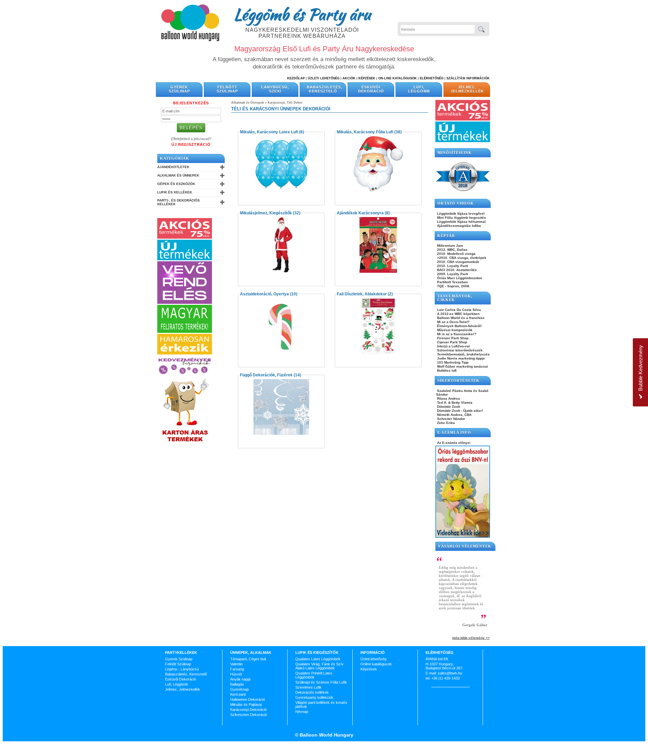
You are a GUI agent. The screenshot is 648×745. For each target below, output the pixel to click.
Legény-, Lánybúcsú (182, 669)
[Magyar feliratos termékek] (184, 331)
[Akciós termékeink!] (184, 237)
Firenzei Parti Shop (452, 338)
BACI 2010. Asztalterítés (456, 270)
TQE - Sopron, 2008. (453, 286)
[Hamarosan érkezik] (184, 353)
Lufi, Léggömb (419, 89)
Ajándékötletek (173, 167)
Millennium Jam (449, 245)
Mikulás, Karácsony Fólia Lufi (365, 132)
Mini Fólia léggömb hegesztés (461, 217)
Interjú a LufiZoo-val (453, 346)
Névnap (301, 712)
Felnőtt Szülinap (227, 89)
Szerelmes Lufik (308, 687)
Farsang (237, 669)
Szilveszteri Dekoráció (248, 715)
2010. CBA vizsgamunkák (457, 262)
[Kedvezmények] (184, 374)
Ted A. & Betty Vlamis (454, 402)
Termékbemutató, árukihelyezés (463, 354)
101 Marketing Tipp (452, 362)
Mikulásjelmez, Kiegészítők (266, 213)
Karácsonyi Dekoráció (248, 710)
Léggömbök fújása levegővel (460, 213)
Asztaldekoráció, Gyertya (264, 294)
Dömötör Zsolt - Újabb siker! (459, 411)
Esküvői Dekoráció (371, 89)
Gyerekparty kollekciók (314, 697)
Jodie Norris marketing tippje (460, 358)
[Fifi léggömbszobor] (462, 536)
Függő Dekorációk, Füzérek (266, 375)
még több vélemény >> (471, 638)
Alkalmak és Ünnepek (178, 175)
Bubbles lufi (446, 370)
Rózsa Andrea (448, 398)
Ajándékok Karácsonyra (360, 213)
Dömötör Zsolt (448, 406)
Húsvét (236, 674)
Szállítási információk (468, 78)
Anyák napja (240, 679)
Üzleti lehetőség (373, 659)
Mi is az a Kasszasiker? (456, 334)
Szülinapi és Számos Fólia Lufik (321, 682)
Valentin (236, 664)
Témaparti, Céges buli (248, 659)
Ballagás (237, 684)
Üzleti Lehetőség (324, 78)
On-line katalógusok (397, 78)
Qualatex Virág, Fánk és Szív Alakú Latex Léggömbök (319, 666)
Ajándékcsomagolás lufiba (458, 226)
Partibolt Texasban (452, 282)
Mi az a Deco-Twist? (452, 322)
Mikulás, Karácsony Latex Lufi (269, 132)
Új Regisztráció (191, 144)
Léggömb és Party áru (302, 14)
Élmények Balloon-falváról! (459, 326)
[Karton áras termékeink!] (185, 442)
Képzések (366, 78)
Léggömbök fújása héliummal (461, 221)
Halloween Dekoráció (247, 699)
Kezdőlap (296, 78)
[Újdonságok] (184, 259)
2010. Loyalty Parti (452, 266)
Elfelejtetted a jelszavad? (191, 139)
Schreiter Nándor (450, 419)
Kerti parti (238, 694)
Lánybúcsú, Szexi (275, 89)
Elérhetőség (431, 78)
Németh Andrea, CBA (453, 415)
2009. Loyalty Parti (452, 274)
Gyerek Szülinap (179, 89)
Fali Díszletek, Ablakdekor (362, 294)
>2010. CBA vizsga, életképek (461, 258)
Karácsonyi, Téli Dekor (285, 102)
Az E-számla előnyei (453, 443)
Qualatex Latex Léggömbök (318, 659)
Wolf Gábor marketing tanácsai (462, 366)
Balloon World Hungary (325, 735)
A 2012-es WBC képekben (458, 314)
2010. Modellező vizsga (456, 254)
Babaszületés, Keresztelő (324, 89)
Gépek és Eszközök (176, 184)
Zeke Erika (445, 423)
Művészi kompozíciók (454, 330)
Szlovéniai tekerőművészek (459, 350)
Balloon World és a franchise (460, 318)
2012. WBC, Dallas (451, 249)
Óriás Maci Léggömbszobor (459, 278)
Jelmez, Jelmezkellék (467, 89)
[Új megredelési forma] (184, 302)
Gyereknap (239, 689)
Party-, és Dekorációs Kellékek (178, 202)
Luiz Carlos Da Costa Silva (458, 310)
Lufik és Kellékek (174, 192)
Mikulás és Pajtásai (246, 704)
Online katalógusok (376, 664)
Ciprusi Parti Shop (451, 342)
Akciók (349, 78)
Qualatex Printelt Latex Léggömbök (313, 675)
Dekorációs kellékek (312, 692)
